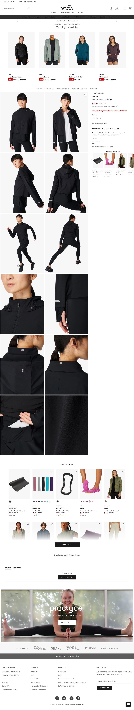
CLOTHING (38, 17)
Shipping (5, 682)
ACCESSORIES (65, 17)
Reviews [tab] (8, 568)
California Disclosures (38, 690)
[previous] (17, 21)
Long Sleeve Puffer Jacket (120, 171)
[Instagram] (64, 698)
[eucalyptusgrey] (42, 501)
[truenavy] (34, 501)
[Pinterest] (71, 698)
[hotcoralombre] (92, 501)
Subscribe (104, 688)
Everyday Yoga (96, 169)
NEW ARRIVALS (26, 17)
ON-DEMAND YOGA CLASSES (27, 1)
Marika (117, 169)
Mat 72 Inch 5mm (37, 510)
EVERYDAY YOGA (9, 1)
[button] (95, 176)
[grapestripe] (87, 501)
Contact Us (6, 686)
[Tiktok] (78, 698)
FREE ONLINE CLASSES (67, 13)
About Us (34, 672)
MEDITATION (77, 17)
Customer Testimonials (66, 679)
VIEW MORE (67, 544)
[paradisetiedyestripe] (90, 501)
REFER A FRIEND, (69, 656)
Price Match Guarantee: (67, 20)
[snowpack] (81, 501)
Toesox (106, 169)
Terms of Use (35, 679)
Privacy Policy (36, 682)
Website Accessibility (9, 690)
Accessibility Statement (39, 686)
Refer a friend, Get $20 (66, 686)
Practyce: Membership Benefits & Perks (72, 682)
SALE (110, 17)
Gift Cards (62, 672)
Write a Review (68, 578)
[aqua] (47, 501)
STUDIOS (80, 13)
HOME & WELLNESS (90, 17)
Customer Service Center (11, 672)
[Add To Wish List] (85, 95)
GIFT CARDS (54, 13)
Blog (59, 675)
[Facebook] (57, 698)
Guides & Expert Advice (10, 675)
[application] (128, 704)
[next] (117, 21)
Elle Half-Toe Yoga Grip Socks (108, 171)
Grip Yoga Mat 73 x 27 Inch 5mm (98, 171)
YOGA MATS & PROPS (51, 17)
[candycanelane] (84, 501)
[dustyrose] (45, 501)
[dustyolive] (105, 501)
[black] (10, 501)
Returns (4, 679)
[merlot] (36, 501)
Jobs (32, 675)
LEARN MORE (67, 623)
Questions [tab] (17, 568)
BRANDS (102, 17)
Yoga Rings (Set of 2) (62, 510)
